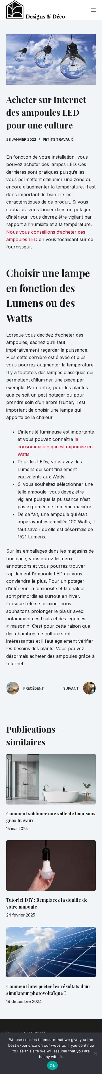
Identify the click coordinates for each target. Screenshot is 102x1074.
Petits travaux (58, 139)
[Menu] (93, 10)
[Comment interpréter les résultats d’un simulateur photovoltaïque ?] (51, 952)
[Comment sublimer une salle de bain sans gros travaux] (51, 779)
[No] (95, 1053)
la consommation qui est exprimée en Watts (55, 446)
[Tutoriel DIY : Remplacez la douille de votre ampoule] (51, 865)
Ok (52, 1065)
